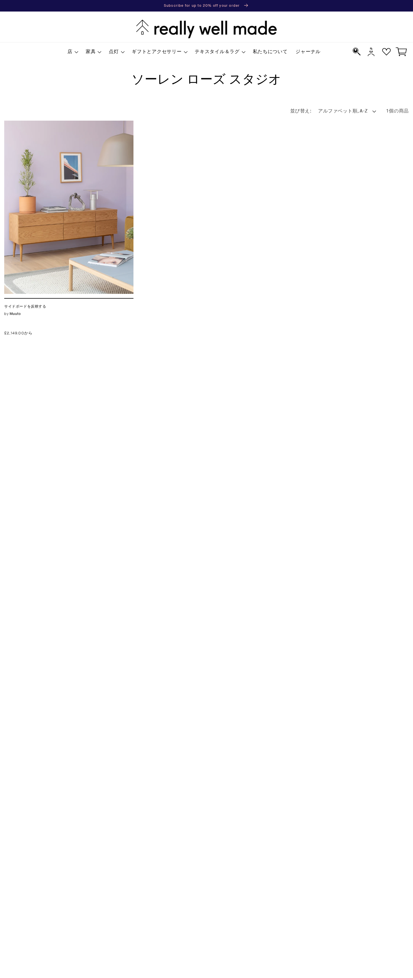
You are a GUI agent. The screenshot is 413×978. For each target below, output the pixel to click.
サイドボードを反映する (34, 124)
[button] (72, 52)
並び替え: (300, 111)
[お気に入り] (386, 51)
